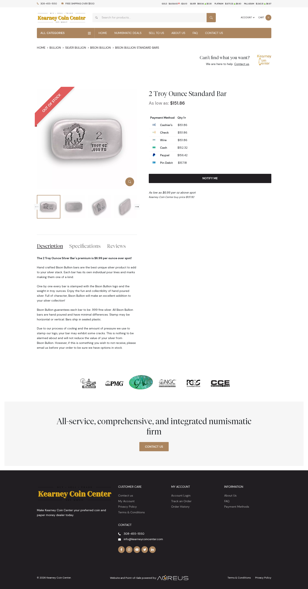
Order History (180, 506)
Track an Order (181, 501)
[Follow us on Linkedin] (152, 549)
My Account (126, 501)
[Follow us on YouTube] (137, 549)
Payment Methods (236, 506)
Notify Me (210, 178)
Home (102, 33)
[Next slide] (137, 207)
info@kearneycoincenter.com (143, 539)
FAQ (195, 33)
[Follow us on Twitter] (144, 549)
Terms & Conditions (131, 512)
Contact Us (214, 33)
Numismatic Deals (127, 33)
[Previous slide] (37, 207)
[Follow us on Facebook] (121, 549)
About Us (178, 33)
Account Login (180, 495)
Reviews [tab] (116, 246)
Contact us (241, 64)
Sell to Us (156, 33)
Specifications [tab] (85, 246)
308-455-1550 (48, 3)
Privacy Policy (127, 506)
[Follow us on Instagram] (129, 549)
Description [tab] (50, 246)
